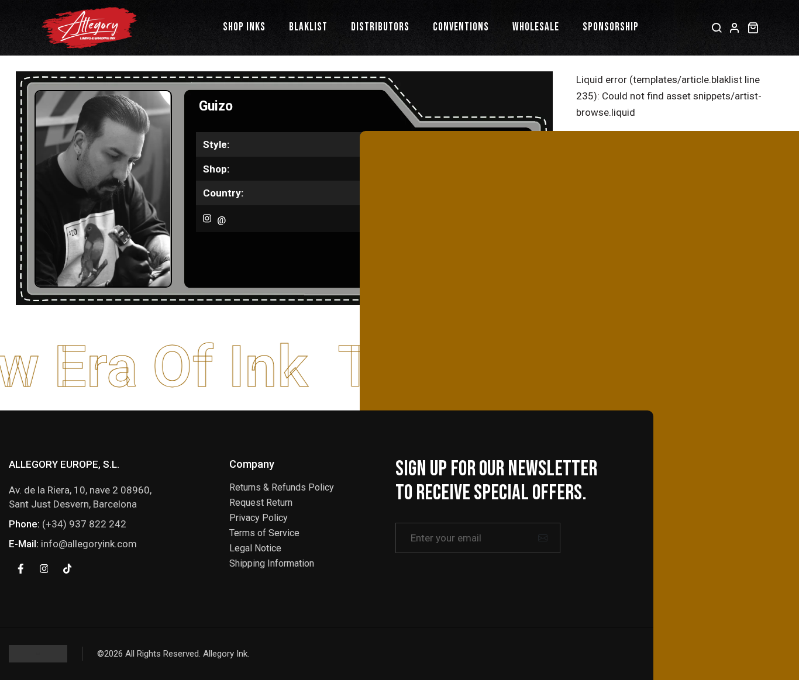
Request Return (260, 502)
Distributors (380, 27)
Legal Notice (255, 548)
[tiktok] (67, 568)
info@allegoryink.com (89, 544)
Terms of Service (264, 533)
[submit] (542, 538)
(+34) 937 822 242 (84, 524)
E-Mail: (24, 544)
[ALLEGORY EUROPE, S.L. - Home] (89, 28)
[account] (735, 27)
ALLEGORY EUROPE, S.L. (64, 464)
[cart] (753, 27)
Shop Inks (244, 27)
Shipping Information (271, 563)
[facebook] (20, 568)
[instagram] (44, 568)
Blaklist (308, 27)
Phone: (24, 524)
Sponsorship (611, 27)
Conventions (461, 27)
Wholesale (535, 27)
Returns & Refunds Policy (281, 487)
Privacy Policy (258, 517)
